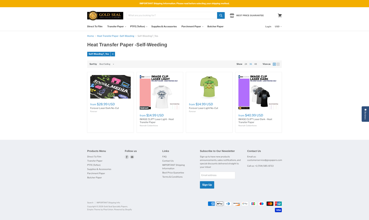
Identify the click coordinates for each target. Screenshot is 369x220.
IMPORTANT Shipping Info (108, 202)
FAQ (164, 156)
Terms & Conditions (172, 177)
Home (90, 36)
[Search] (221, 15)
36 (250, 64)
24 (246, 64)
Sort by (93, 64)
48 (255, 64)
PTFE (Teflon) (137, 26)
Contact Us (168, 161)
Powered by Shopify (123, 209)
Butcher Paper (215, 26)
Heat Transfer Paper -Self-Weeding (115, 36)
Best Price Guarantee (173, 172)
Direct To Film (94, 26)
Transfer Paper (115, 26)
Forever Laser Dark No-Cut (104, 108)
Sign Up (207, 184)
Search (90, 202)
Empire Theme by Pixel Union (100, 209)
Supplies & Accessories (164, 26)
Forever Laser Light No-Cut (203, 108)
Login (268, 26)
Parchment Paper (191, 26)
